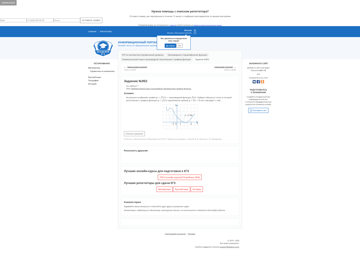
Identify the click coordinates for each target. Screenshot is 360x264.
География (93, 80)
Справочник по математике (102, 71)
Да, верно (170, 45)
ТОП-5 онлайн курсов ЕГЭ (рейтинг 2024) (180, 177)
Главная (92, 31)
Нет (179, 45)
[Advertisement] (101, 135)
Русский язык (181, 189)
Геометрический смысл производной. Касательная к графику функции (161, 88)
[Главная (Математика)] (103, 48)
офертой (173, 25)
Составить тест (260, 110)
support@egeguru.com (229, 247)
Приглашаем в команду (175, 234)
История (197, 189)
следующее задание (223, 67)
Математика (164, 189)
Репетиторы (106, 31)
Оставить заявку (91, 20)
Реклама (191, 234)
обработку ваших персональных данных (208, 25)
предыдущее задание (137, 67)
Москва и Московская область (179, 33)
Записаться (8, 2)
